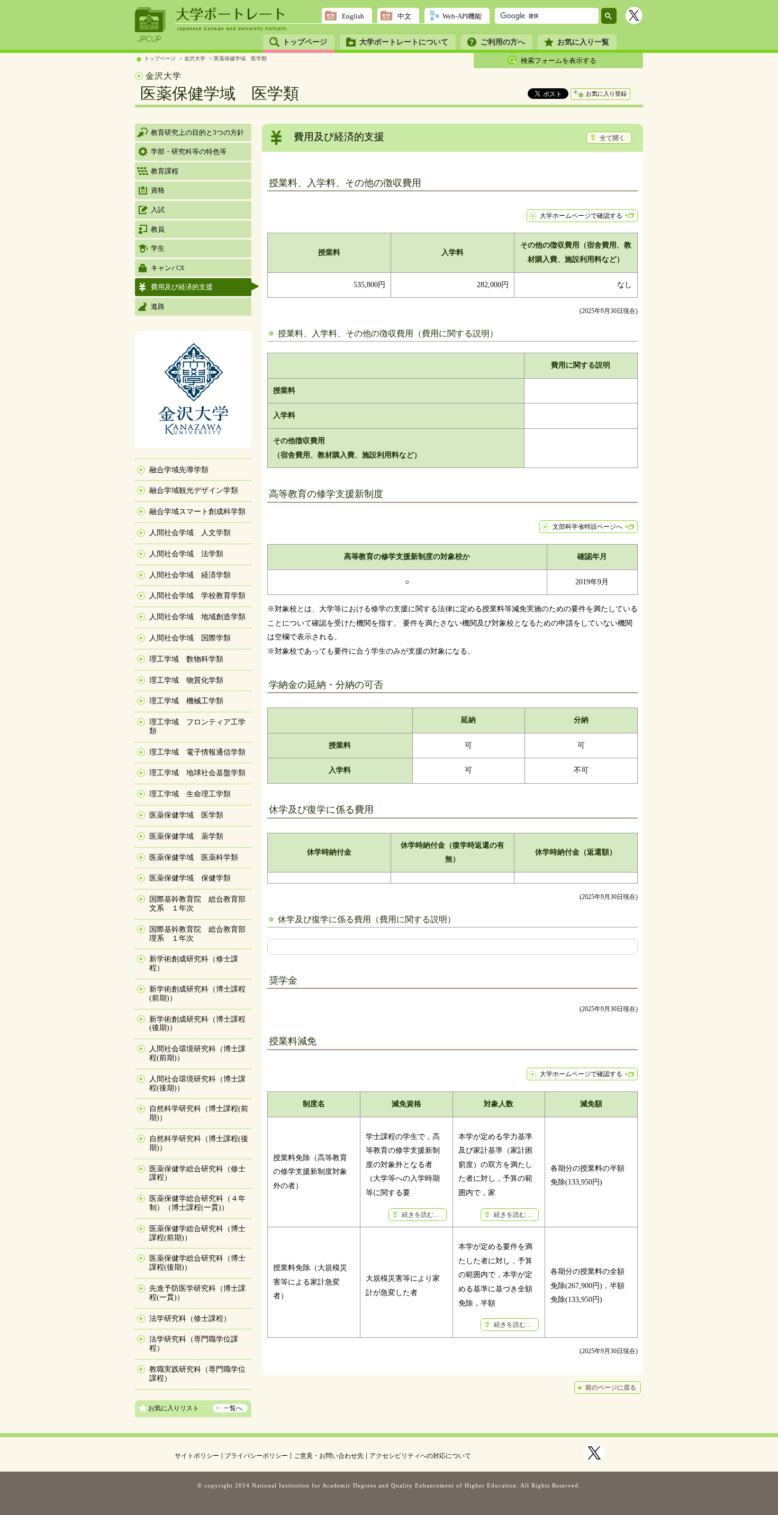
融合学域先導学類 (179, 470)
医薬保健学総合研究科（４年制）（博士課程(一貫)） (197, 1203)
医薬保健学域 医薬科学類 (193, 857)
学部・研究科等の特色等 (189, 151)
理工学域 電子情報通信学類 (197, 752)
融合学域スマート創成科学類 (197, 512)
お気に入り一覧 (583, 42)
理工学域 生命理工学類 (190, 794)
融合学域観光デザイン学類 (193, 490)
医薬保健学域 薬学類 (186, 836)
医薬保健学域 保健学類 (190, 878)
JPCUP (150, 24)
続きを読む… (421, 1214)
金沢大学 (194, 58)
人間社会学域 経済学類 (190, 575)
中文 (404, 16)
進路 (158, 306)
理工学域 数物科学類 (186, 659)
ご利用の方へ (503, 42)
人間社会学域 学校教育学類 (197, 596)
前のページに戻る (610, 1387)
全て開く (612, 138)
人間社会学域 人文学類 (190, 533)
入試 (158, 210)
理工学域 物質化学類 (186, 680)
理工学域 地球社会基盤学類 (197, 773)
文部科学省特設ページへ (587, 526)
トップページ (305, 42)
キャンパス (168, 268)
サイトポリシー (197, 1455)
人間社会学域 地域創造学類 (197, 617)
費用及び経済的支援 (182, 287)
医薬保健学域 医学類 (240, 58)
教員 (158, 229)
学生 (158, 248)
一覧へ (232, 1408)
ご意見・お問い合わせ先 (329, 1455)
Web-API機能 (462, 16)
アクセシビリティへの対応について (420, 1455)
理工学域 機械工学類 (186, 701)
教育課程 (164, 171)
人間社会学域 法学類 (186, 554)
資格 (158, 190)
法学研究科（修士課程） (190, 1319)
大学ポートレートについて (403, 42)
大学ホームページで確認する (581, 215)
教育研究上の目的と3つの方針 (197, 132)
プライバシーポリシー (256, 1455)
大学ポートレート (231, 14)
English (353, 16)
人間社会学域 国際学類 (190, 638)
